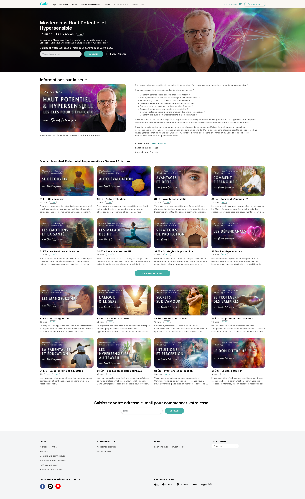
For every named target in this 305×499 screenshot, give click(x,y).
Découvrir (93, 54)
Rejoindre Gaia (104, 451)
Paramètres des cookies (51, 469)
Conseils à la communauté (52, 456)
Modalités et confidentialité (53, 460)
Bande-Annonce (118, 54)
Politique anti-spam (49, 465)
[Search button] (226, 4)
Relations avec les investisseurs (169, 447)
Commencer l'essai (152, 273)
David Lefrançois (158, 143)
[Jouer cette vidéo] (83, 108)
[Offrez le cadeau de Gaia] (240, 4)
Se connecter (254, 4)
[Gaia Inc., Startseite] (44, 3)
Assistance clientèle (106, 447)
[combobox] (225, 446)
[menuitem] (54, 3)
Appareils (44, 451)
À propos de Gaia (48, 447)
